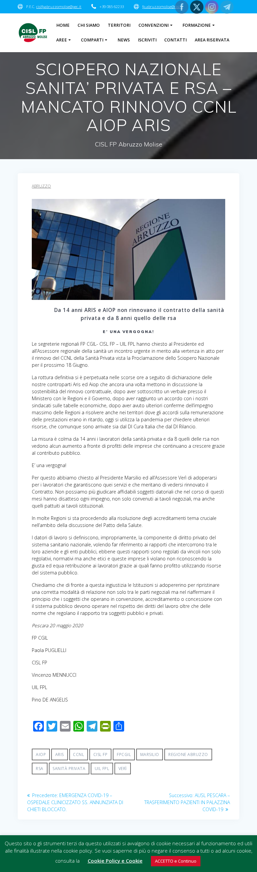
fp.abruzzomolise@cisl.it (162, 6)
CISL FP (100, 754)
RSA (40, 768)
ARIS (59, 754)
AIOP (41, 754)
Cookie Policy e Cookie (115, 860)
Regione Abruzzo (188, 754)
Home (63, 25)
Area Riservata (212, 40)
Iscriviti (147, 40)
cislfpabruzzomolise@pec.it (58, 6)
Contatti (175, 40)
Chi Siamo (89, 25)
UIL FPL (102, 768)
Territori (119, 25)
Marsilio (149, 754)
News (123, 40)
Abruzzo (41, 186)
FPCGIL (124, 754)
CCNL (78, 754)
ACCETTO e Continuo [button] (175, 861)
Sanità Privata (69, 768)
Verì (122, 768)
